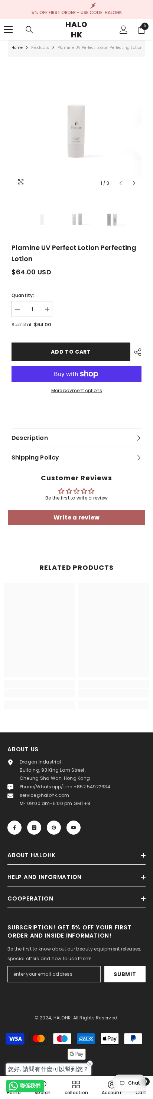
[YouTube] (73, 828)
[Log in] (124, 30)
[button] (120, 183)
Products (40, 47)
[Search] (29, 29)
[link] (39, 693)
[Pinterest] (54, 828)
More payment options (76, 390)
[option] (77, 125)
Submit (125, 974)
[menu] (8, 29)
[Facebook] (14, 828)
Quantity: (23, 295)
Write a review (76, 517)
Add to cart (71, 351)
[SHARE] (135, 352)
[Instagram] (34, 828)
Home (17, 47)
